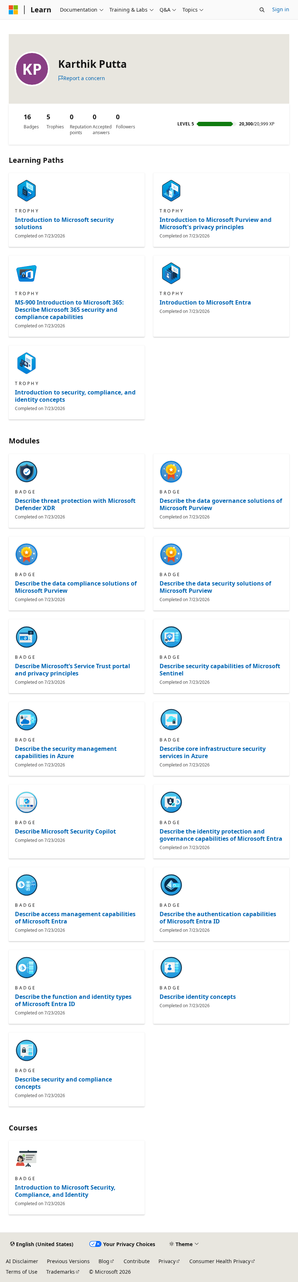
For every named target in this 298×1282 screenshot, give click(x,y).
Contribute (137, 1261)
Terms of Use (21, 1271)
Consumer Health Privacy (219, 1261)
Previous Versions (68, 1261)
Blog (103, 1261)
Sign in (280, 9)
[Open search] (262, 9)
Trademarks (60, 1271)
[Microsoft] (13, 10)
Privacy (167, 1261)
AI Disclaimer (22, 1261)
